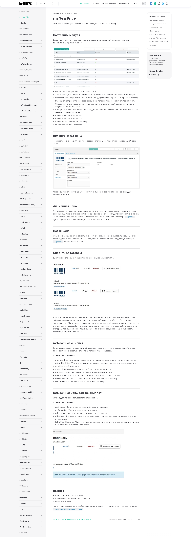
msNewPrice (155, 55)
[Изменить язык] (136, 3)
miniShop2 (155, 75)
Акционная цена (155, 27)
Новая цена (154, 31)
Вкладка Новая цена (157, 24)
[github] (167, 4)
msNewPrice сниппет (158, 38)
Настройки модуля (156, 20)
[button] (41, 23)
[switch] (144, 3)
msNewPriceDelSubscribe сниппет (159, 42)
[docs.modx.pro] (26, 3)
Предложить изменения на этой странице (73, 520)
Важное (152, 45)
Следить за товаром (157, 34)
